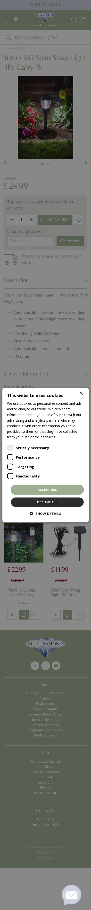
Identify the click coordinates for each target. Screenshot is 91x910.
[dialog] (45, 455)
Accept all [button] (47, 489)
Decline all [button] (47, 502)
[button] (45, 513)
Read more (65, 437)
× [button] (81, 393)
